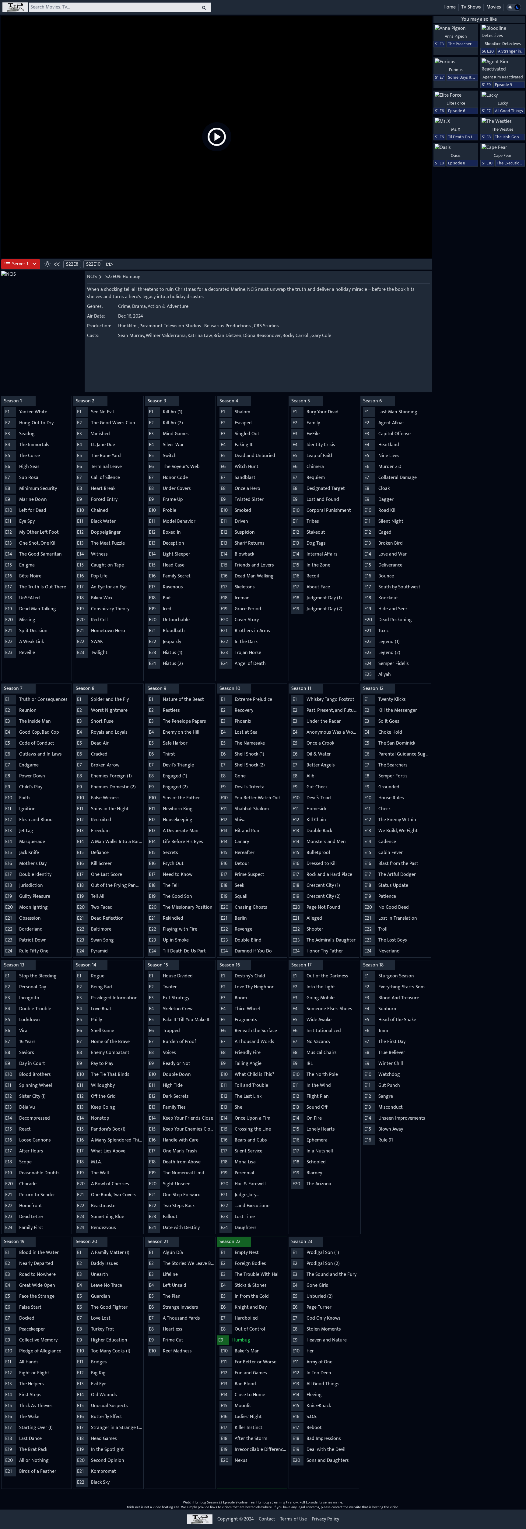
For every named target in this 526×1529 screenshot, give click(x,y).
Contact (267, 1519)
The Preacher (460, 43)
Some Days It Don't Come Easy (475, 77)
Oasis (456, 155)
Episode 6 (456, 110)
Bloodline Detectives (503, 43)
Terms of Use (293, 1519)
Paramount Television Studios (170, 326)
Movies (493, 7)
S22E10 (93, 264)
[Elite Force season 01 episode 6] (455, 95)
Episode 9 (503, 84)
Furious (456, 69)
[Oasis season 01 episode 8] (455, 148)
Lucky (503, 103)
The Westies (503, 129)
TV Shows (471, 7)
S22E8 (72, 264)
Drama (139, 306)
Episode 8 (456, 163)
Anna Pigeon (456, 36)
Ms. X (455, 129)
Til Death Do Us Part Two (470, 136)
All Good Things (509, 110)
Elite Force (456, 103)
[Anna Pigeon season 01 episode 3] (455, 28)
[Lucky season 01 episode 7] (502, 95)
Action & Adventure (168, 306)
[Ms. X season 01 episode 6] (455, 121)
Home (450, 7)
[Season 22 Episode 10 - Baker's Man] (109, 264)
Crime (124, 306)
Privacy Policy (325, 1519)
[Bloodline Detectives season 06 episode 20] (502, 32)
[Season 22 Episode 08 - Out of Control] (57, 264)
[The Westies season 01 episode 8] (502, 121)
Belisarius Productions (227, 326)
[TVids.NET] (15, 7)
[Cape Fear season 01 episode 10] (502, 148)
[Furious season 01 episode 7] (455, 62)
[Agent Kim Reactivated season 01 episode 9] (502, 65)
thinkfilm (127, 326)
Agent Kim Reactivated (502, 77)
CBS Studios (266, 326)
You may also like (479, 19)
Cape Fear (502, 155)
